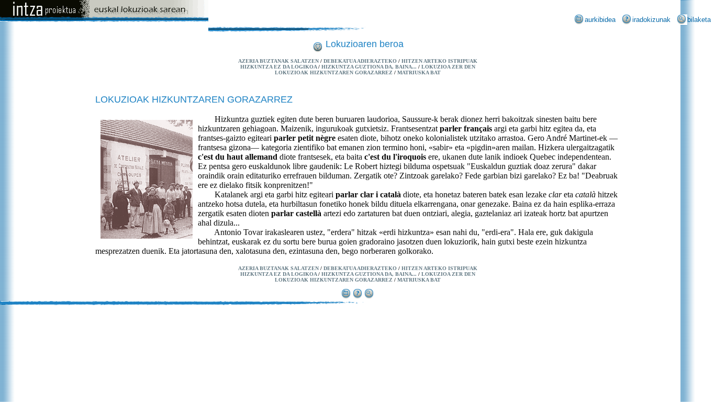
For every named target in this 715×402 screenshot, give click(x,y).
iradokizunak (651, 20)
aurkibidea (600, 20)
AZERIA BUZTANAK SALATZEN (278, 61)
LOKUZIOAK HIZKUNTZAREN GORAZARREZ (334, 72)
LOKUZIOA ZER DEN (448, 67)
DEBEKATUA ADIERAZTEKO (360, 61)
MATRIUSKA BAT (419, 72)
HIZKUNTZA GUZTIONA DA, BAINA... (369, 67)
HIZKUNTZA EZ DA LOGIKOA (278, 67)
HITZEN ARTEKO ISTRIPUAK (439, 61)
